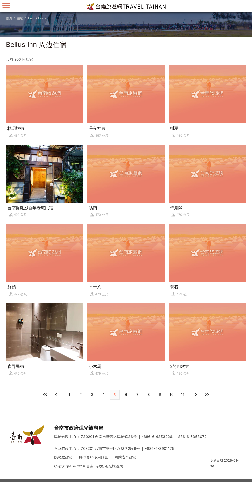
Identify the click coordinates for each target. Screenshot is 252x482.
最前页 (45, 395)
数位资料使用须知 (93, 457)
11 (183, 394)
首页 (9, 18)
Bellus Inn (35, 18)
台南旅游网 (126, 6)
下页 (57, 395)
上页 (195, 395)
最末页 (207, 395)
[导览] (6, 5)
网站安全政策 (125, 457)
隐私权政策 (63, 457)
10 (171, 394)
